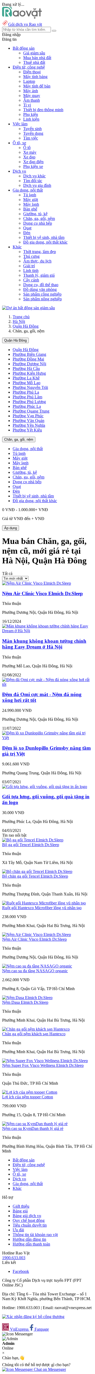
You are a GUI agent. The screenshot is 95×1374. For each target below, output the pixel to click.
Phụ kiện (30, 114)
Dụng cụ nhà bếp (37, 223)
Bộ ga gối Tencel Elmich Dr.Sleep (30, 844)
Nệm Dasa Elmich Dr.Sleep (25, 1002)
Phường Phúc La (27, 406)
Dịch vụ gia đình (37, 185)
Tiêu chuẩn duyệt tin (30, 1225)
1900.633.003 (13, 1257)
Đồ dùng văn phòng (40, 289)
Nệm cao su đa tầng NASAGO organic (35, 971)
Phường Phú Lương (29, 401)
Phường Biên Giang (29, 354)
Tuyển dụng (33, 133)
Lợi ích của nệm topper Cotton (27, 1097)
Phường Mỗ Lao (26, 382)
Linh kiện (31, 119)
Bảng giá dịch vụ (27, 1215)
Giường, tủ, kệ (35, 214)
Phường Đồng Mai (28, 359)
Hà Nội (19, 321)
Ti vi (27, 105)
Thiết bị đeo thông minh (43, 109)
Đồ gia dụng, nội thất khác (45, 242)
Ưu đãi (18, 1230)
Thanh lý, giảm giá (39, 275)
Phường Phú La (26, 392)
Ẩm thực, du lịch (37, 261)
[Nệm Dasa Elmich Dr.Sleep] (27, 997)
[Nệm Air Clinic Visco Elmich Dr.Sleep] (36, 583)
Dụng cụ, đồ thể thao (40, 284)
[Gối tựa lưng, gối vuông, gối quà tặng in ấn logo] (44, 786)
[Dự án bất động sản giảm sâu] (28, 308)
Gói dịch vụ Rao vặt (25, 24)
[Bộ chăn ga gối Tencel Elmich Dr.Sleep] (37, 871)
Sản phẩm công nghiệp (42, 294)
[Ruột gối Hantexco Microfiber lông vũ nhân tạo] (44, 903)
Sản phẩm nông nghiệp (42, 299)
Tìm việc (30, 138)
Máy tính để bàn (36, 86)
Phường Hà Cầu (26, 368)
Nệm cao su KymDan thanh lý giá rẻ (32, 1128)
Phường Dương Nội (29, 364)
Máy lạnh (31, 204)
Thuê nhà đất (34, 62)
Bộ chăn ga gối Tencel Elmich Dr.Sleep (35, 876)
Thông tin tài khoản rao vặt (35, 1234)
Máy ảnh (30, 91)
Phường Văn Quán (28, 420)
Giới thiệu (21, 1206)
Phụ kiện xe (33, 166)
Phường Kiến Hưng (29, 373)
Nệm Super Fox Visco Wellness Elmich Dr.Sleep (43, 1065)
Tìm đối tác (32, 180)
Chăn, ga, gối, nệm (39, 218)
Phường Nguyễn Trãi (30, 387)
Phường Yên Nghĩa (29, 425)
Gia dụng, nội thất (28, 448)
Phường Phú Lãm (27, 397)
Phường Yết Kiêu (27, 430)
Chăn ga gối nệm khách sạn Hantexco (33, 1034)
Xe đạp (29, 157)
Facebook (21, 1271)
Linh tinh (31, 270)
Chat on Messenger (49, 1369)
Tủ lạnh (29, 195)
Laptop (29, 81)
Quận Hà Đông (26, 326)
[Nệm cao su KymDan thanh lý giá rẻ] (35, 1123)
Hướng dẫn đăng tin (29, 1239)
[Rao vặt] (22, 17)
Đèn (26, 232)
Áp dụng (10, 528)
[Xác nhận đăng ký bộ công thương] (33, 1316)
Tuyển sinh (32, 128)
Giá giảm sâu (34, 53)
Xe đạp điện (33, 161)
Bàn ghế (30, 209)
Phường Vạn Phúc (28, 416)
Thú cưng (31, 256)
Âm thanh (31, 100)
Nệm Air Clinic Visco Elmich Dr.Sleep (42, 593)
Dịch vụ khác (34, 176)
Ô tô (27, 147)
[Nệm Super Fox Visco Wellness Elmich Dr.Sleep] (45, 1060)
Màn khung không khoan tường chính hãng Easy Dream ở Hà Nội (44, 644)
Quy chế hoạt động (29, 1220)
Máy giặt (30, 199)
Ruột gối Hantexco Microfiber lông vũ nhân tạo (42, 907)
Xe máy (29, 152)
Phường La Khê (26, 378)
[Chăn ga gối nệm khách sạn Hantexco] (36, 1029)
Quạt (27, 228)
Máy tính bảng (35, 76)
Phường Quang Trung (31, 411)
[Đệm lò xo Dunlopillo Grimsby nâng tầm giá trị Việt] (47, 737)
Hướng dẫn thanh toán (31, 1244)
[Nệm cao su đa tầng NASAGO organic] (37, 966)
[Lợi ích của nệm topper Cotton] (29, 1092)
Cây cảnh (31, 280)
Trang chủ (21, 317)
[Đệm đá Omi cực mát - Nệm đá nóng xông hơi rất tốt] (47, 684)
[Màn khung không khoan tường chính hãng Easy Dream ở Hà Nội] (47, 631)
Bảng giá (20, 1211)
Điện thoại (32, 72)
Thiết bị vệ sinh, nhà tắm (43, 237)
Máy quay (31, 95)
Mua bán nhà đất (37, 57)
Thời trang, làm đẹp (39, 251)
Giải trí (29, 266)
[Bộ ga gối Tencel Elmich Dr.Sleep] (32, 840)
